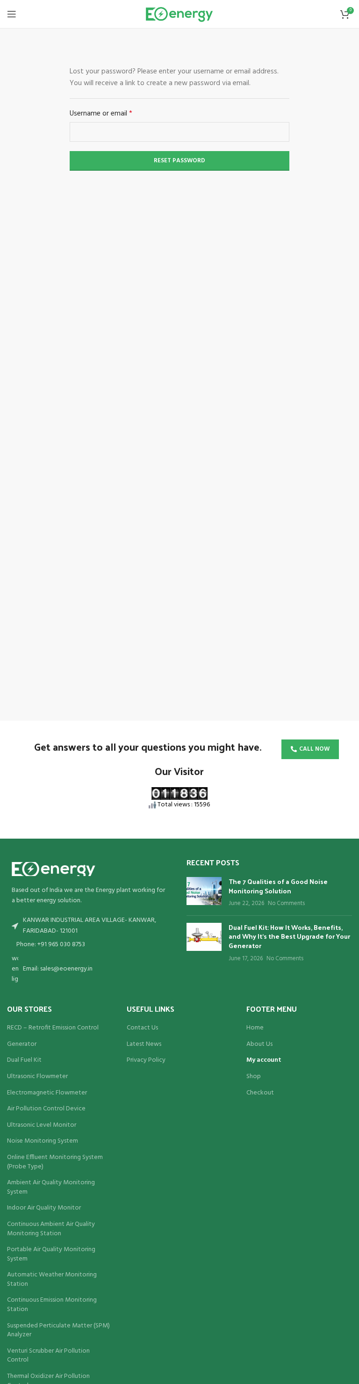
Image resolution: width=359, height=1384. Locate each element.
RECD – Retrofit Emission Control (53, 1028)
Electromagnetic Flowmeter (47, 1093)
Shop (253, 1076)
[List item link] (90, 945)
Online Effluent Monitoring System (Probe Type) (55, 1162)
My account (263, 1060)
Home (255, 1028)
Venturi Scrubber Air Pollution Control (48, 1356)
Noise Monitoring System (42, 1141)
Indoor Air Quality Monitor (44, 1208)
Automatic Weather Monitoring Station (52, 1279)
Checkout (260, 1093)
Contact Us (142, 1028)
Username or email (114, 114)
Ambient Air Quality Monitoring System (51, 1187)
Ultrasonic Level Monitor (41, 1125)
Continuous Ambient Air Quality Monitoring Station (51, 1229)
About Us (259, 1044)
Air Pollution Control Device (46, 1109)
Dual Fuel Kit (24, 1060)
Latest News (144, 1044)
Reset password (179, 161)
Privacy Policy (146, 1060)
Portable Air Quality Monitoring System (51, 1254)
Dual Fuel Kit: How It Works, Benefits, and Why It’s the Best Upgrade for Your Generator (289, 936)
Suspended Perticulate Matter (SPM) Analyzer (58, 1330)
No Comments (286, 903)
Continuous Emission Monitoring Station (52, 1305)
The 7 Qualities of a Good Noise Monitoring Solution (278, 886)
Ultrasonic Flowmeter (37, 1076)
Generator (21, 1044)
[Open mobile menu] (11, 14)
